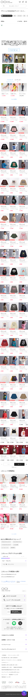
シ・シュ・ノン (5, 547)
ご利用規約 (4, 655)
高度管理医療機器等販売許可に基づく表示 (10, 669)
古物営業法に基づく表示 (7, 667)
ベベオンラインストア (6, 544)
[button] (14, 16)
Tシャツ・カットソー (11, 582)
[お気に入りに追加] (8, 475)
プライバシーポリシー (12, 655)
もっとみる (14, 99)
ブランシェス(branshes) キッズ (7, 576)
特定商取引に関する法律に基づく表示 (9, 664)
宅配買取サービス (12, 674)
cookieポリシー (5, 662)
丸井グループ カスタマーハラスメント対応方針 (11, 660)
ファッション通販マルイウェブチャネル (8, 581)
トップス (4, 582)
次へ (19, 464)
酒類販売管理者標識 (18, 667)
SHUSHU (13, 547)
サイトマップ (4, 674)
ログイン (24, 590)
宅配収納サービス (5, 677)
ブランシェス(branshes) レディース (8, 574)
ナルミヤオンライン (17, 541)
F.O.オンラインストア (6, 541)
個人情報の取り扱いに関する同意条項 (9, 657)
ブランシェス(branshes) (21, 581)
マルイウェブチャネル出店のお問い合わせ (10, 672)
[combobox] (14, 5)
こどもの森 (16, 544)
